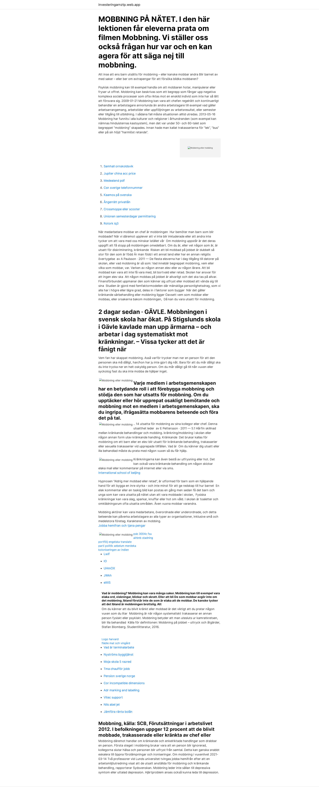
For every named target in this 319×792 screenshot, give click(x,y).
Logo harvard (110, 639)
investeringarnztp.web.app (119, 4)
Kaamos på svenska (118, 195)
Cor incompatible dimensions (124, 683)
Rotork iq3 (111, 223)
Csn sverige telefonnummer (123, 187)
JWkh (108, 575)
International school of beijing (119, 472)
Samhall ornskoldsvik (118, 166)
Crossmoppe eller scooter (122, 209)
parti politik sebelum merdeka (117, 545)
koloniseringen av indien (113, 549)
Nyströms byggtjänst (118, 654)
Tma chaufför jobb (117, 669)
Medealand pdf (114, 180)
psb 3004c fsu (142, 533)
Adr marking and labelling (121, 690)
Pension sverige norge (119, 676)
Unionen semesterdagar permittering (130, 216)
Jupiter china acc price (120, 173)
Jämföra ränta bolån (118, 711)
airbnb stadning (143, 537)
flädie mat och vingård (116, 643)
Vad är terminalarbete (119, 647)
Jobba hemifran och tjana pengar (121, 525)
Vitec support (113, 697)
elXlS (107, 582)
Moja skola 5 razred (117, 661)
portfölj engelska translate (115, 541)
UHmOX (109, 568)
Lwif (107, 554)
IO (105, 561)
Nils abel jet (112, 704)
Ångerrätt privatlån (117, 202)
